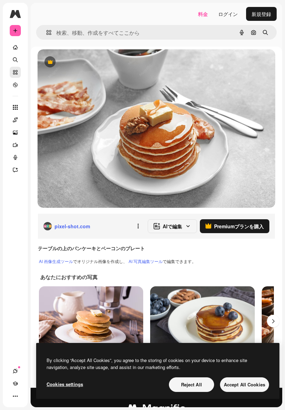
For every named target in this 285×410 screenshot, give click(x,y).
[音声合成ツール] (15, 157)
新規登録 (261, 13)
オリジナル (85, 62)
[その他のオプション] (138, 226)
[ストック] (15, 72)
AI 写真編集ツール (146, 261)
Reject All (191, 384)
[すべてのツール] (15, 107)
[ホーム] (15, 47)
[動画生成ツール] (15, 144)
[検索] (15, 59)
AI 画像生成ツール (56, 261)
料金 (203, 13)
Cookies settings (65, 384)
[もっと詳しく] (15, 84)
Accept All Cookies (244, 384)
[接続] (15, 371)
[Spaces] (15, 119)
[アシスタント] (15, 169)
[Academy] (15, 383)
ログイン (228, 13)
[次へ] (273, 321)
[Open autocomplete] (46, 32)
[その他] (15, 396)
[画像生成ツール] (15, 132)
